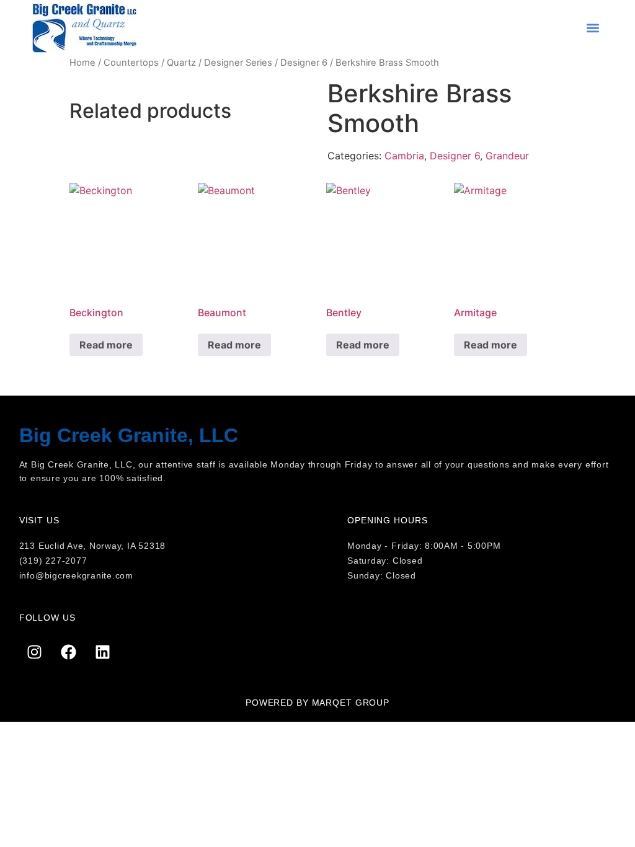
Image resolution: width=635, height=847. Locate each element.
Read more (106, 345)
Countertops (131, 62)
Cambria (404, 155)
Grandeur (507, 155)
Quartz (181, 62)
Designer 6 (303, 62)
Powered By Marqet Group (317, 702)
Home (82, 62)
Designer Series (238, 62)
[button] (593, 28)
